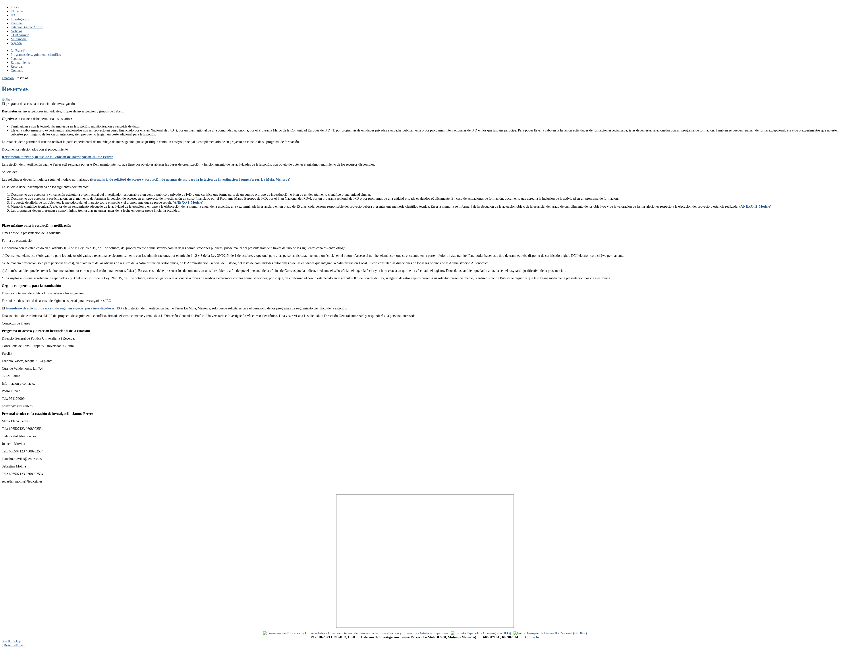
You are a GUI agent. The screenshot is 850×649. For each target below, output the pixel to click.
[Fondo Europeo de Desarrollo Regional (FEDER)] (550, 633)
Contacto (532, 637)
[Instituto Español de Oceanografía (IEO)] (481, 633)
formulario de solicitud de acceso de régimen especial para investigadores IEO (64, 308)
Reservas (15, 89)
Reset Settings (13, 645)
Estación (8, 78)
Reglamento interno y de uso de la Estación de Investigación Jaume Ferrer (57, 157)
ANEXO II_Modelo (755, 206)
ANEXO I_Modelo (188, 202)
